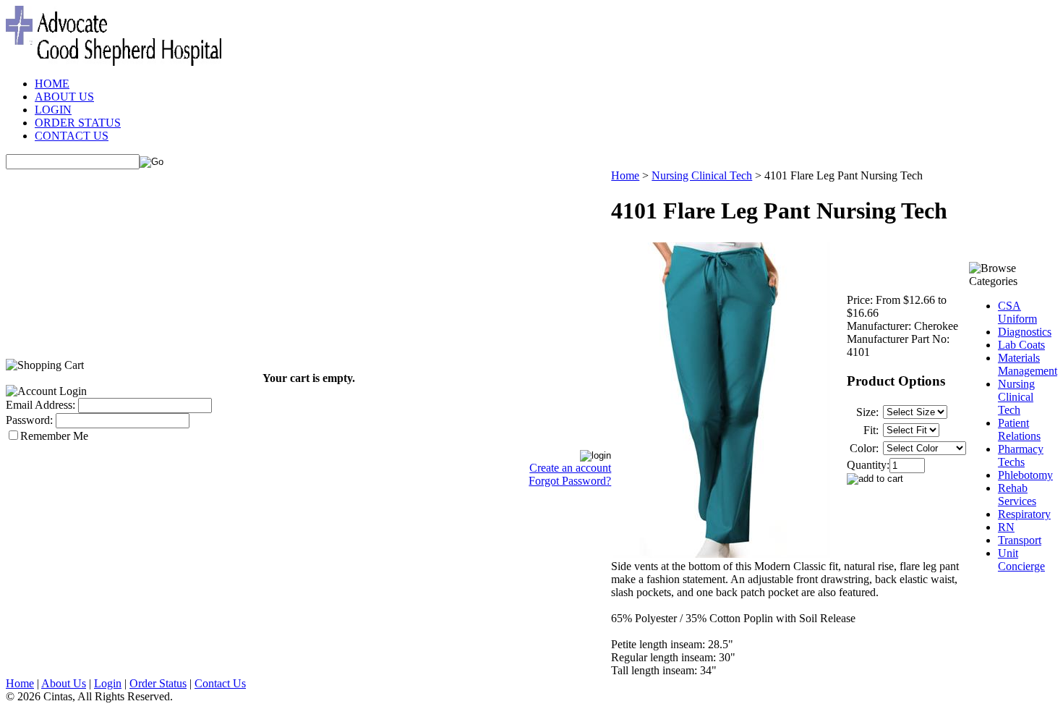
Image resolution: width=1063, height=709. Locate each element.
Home (625, 175)
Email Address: (40, 405)
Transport (1019, 540)
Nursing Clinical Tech (702, 175)
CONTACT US (71, 136)
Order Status (158, 683)
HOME (52, 83)
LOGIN (53, 109)
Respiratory (1024, 514)
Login (107, 683)
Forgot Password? (570, 481)
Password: (29, 420)
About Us (63, 683)
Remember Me (54, 436)
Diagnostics (1024, 332)
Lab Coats (1021, 345)
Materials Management (1027, 364)
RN (1006, 527)
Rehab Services (1017, 494)
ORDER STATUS (78, 122)
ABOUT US (64, 96)
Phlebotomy (1025, 475)
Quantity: (868, 465)
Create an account (570, 468)
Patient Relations (1019, 429)
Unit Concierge (1021, 559)
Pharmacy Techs (1020, 455)
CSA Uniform (1017, 312)
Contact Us (220, 683)
